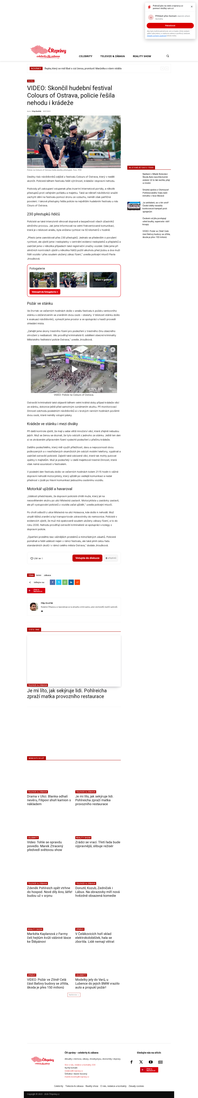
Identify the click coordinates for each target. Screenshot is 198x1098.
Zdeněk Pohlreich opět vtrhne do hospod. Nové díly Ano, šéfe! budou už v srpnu (49, 892)
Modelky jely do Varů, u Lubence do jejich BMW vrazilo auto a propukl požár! (97, 983)
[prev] (162, 68)
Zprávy (31, 81)
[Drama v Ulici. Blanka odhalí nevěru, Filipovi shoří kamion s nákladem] (50, 778)
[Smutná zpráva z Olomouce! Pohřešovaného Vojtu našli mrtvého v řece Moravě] (133, 193)
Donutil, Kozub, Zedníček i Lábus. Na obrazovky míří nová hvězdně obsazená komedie (97, 892)
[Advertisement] (97, 23)
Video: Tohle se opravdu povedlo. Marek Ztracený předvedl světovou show (45, 846)
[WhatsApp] (65, 582)
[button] (167, 56)
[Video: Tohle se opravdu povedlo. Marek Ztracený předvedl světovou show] (50, 824)
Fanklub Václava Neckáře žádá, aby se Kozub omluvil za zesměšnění (81, 68)
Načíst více (73, 995)
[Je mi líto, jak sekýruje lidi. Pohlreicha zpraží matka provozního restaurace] (74, 661)
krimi (38, 575)
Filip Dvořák (36, 111)
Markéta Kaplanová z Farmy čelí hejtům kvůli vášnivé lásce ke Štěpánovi (49, 938)
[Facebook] (52, 582)
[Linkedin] (71, 582)
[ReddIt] (77, 582)
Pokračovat (170, 25)
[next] (166, 68)
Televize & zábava (37, 685)
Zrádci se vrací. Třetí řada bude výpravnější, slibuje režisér (97, 844)
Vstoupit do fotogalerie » (45, 291)
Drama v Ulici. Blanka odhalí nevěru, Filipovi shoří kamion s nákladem (49, 800)
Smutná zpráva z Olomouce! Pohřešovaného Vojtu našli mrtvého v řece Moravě (156, 192)
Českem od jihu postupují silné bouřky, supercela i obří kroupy (156, 221)
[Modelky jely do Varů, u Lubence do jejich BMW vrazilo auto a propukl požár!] (98, 962)
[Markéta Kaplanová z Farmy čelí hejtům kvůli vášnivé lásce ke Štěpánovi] (50, 916)
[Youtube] (151, 1062)
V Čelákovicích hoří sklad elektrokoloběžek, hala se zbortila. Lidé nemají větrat (94, 938)
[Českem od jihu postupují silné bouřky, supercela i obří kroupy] (133, 222)
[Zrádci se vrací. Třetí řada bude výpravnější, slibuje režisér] (98, 824)
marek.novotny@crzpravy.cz (77, 1076)
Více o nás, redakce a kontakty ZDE (80, 1064)
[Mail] (42, 611)
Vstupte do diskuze (87, 558)
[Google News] (160, 1062)
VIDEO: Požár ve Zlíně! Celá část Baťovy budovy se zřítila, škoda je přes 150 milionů (48, 983)
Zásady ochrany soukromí (156, 36)
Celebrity (33, 837)
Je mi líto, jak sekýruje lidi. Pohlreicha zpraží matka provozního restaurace (67, 693)
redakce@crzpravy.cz (74, 1071)
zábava (47, 575)
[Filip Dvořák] (34, 607)
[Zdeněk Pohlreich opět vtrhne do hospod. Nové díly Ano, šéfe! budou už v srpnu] (50, 870)
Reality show (83, 837)
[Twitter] (58, 582)
